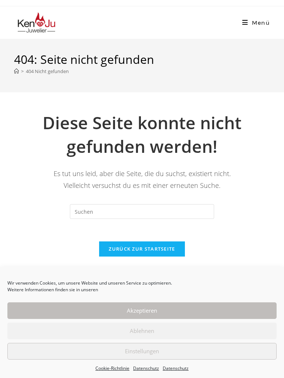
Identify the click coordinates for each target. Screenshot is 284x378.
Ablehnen (142, 330)
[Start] (16, 71)
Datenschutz (146, 368)
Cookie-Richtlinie (112, 368)
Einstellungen (142, 351)
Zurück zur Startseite (142, 248)
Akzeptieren (142, 310)
